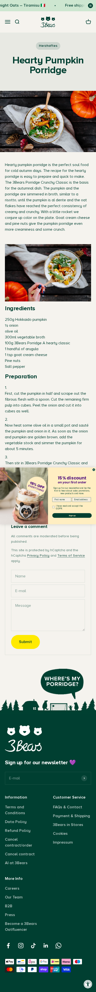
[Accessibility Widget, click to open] (88, 984)
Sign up (72, 515)
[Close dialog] (94, 469)
